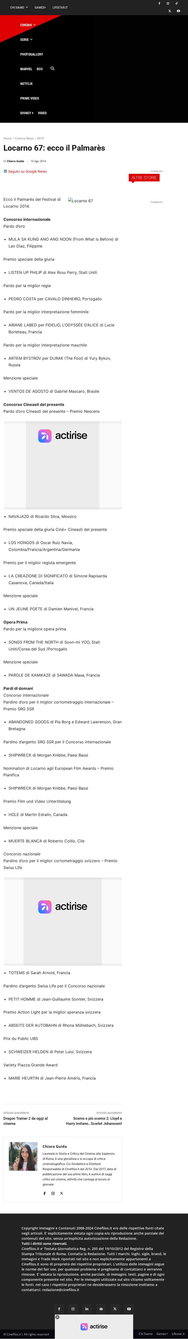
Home (7, 138)
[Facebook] (159, 4)
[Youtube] (178, 11)
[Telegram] (116, 174)
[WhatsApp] (93, 174)
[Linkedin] (105, 174)
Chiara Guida (15, 161)
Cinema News (24, 138)
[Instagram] (168, 4)
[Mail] (101, 1309)
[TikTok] (176, 4)
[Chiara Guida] (23, 1169)
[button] (52, 69)
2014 (40, 138)
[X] (170, 11)
